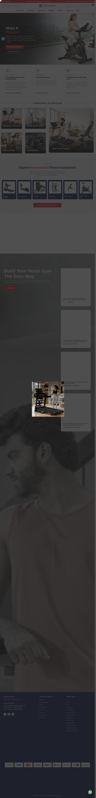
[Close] (63, 383)
